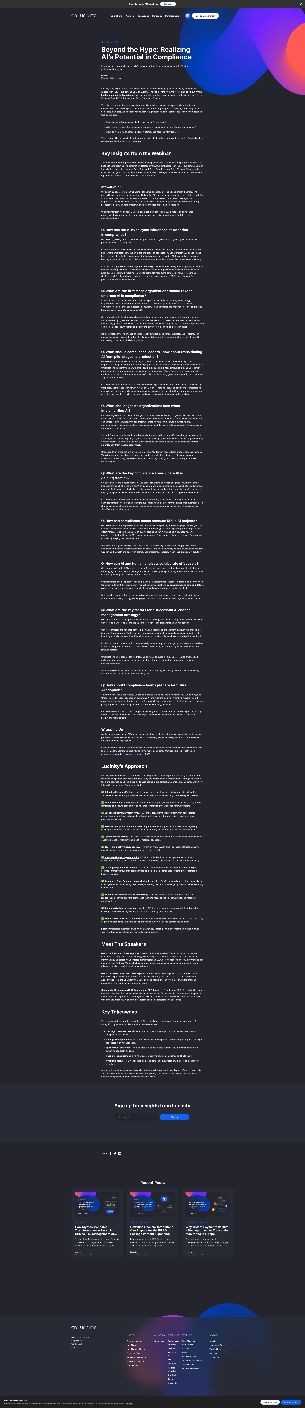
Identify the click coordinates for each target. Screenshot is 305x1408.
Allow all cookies (291, 1402)
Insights (185, 1348)
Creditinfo (172, 1375)
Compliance (107, 42)
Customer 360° (134, 1353)
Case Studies (188, 1364)
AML (132, 1222)
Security (213, 1353)
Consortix (172, 1383)
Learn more (129, 1404)
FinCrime (79, 1222)
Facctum (172, 1364)
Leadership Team (217, 1345)
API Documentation (190, 1368)
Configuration (133, 1365)
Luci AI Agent (133, 1345)
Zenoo (171, 1379)
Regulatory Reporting (136, 1357)
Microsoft (172, 1348)
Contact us (214, 1357)
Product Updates (189, 1356)
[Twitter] (115, 1153)
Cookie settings (270, 1402)
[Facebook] (110, 1153)
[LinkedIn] (119, 1153)
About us (213, 1341)
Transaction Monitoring (197, 1222)
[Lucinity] (83, 15)
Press (184, 1352)
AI (117, 42)
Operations (116, 16)
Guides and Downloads (192, 1360)
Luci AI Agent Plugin (136, 1349)
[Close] (301, 3)
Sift (169, 1359)
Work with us (215, 1349)
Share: (104, 1153)
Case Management (135, 1341)
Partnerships (172, 16)
